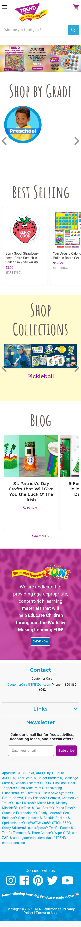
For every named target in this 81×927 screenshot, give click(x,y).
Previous (5, 141)
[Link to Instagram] (11, 883)
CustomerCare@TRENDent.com (29, 684)
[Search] (73, 30)
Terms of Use (47, 913)
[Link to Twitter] (53, 883)
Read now (30, 508)
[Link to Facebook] (24, 883)
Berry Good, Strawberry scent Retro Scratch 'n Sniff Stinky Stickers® (22, 258)
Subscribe (66, 750)
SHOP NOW (40, 641)
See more (39, 536)
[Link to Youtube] (68, 883)
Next (77, 141)
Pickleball (40, 376)
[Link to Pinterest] (38, 883)
